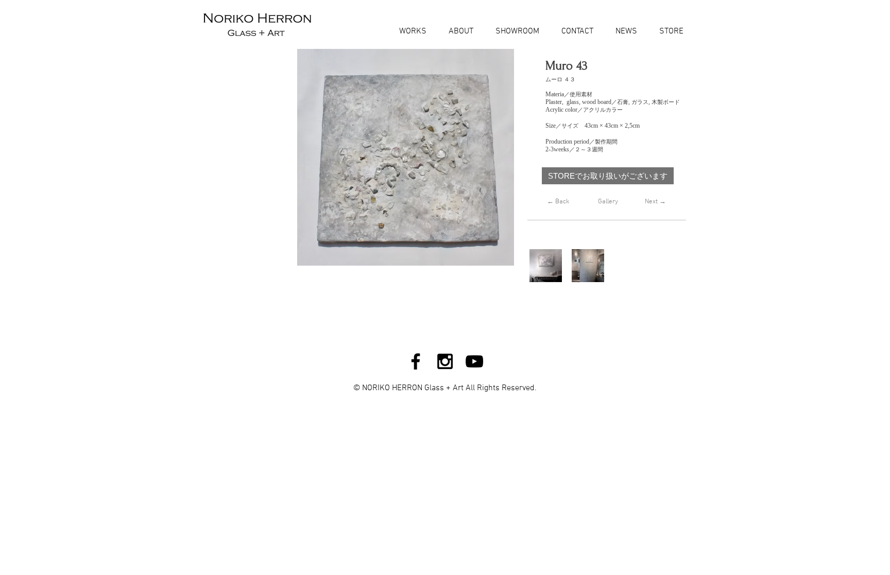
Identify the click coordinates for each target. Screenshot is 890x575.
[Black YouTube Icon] (474, 361)
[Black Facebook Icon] (415, 361)
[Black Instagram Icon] (445, 361)
